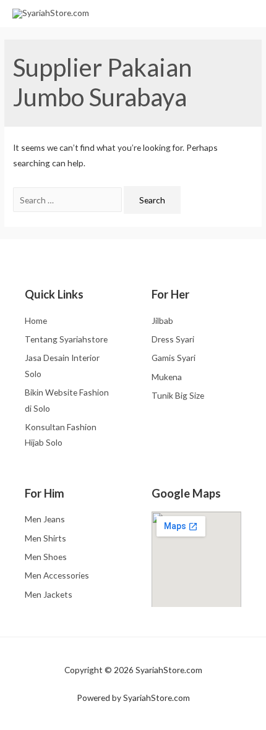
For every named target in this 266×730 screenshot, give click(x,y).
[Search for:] (68, 200)
